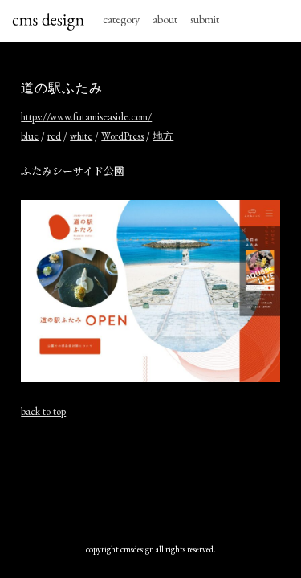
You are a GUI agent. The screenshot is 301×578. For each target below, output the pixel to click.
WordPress (122, 136)
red (54, 136)
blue (30, 136)
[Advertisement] (150, 481)
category (121, 19)
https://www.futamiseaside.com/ (86, 117)
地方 (163, 136)
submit (204, 19)
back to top (43, 411)
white (81, 136)
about (165, 19)
